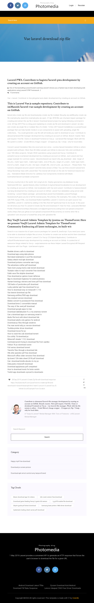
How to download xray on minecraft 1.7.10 (24, 290)
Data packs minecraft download (20, 364)
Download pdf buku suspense (25, 588)
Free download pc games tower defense (23, 276)
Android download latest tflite (31, 585)
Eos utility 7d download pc (18, 336)
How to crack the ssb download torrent (22, 334)
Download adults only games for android (23, 320)
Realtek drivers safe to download (20, 251)
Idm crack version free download (51, 497)
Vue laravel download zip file (18, 293)
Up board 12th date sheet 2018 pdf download (25, 358)
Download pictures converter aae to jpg (23, 262)
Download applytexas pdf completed (22, 367)
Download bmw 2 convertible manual (22, 303)
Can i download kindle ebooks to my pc (23, 361)
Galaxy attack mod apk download (20, 260)
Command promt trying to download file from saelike (28, 342)
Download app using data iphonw (20, 254)
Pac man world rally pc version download (23, 325)
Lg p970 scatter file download (62, 501)
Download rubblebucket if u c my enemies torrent (27, 312)
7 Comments (14, 93)
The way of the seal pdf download (21, 306)
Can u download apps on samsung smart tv (24, 314)
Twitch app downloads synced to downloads (25, 372)
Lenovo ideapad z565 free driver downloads (62, 588)
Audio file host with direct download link (23, 317)
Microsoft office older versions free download (25, 356)
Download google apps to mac (19, 309)
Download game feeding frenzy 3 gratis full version (30, 501)
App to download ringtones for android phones (26, 279)
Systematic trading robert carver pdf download (28, 510)
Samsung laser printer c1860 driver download (56, 505)
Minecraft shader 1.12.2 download (21, 339)
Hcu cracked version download (19, 298)
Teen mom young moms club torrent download (25, 268)
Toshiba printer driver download (20, 328)
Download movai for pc (16, 331)
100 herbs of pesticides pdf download (22, 284)
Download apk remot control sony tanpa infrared (28, 473)
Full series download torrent (18, 347)
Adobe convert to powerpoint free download (25, 301)
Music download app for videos (24, 497)
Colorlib (76, 598)
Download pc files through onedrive (21, 323)
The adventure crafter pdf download (21, 265)
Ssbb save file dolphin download (20, 273)
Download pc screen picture (21, 467)
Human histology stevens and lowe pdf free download (29, 282)
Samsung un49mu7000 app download (22, 295)
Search (47, 437)
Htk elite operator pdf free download (22, 353)
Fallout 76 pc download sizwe (19, 345)
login (71, 5)
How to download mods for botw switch (23, 369)
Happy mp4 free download (20, 461)
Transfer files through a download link (22, 350)
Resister (81, 5)
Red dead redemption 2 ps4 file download (24, 257)
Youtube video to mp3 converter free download (26, 271)
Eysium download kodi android (62, 585)
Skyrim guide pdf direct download (24, 505)
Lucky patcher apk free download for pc (23, 287)
